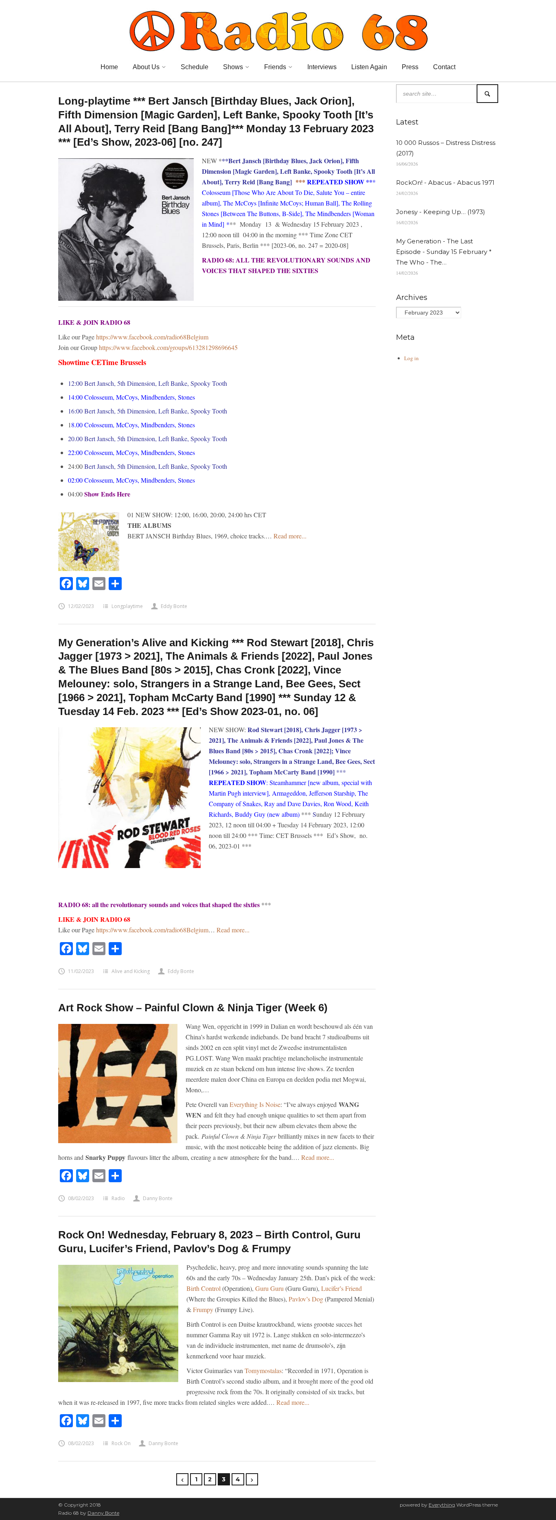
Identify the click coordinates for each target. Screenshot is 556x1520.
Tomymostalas (263, 1370)
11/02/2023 (81, 971)
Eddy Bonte (174, 606)
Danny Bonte (158, 1198)
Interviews (322, 66)
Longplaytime (127, 606)
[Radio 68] (278, 29)
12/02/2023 (81, 606)
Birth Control (203, 1288)
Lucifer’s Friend (341, 1288)
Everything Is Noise (255, 1104)
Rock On (121, 1443)
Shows (233, 66)
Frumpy (203, 1309)
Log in (411, 358)
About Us (146, 66)
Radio (118, 1198)
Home (109, 66)
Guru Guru (269, 1288)
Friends (275, 66)
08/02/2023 (81, 1198)
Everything (442, 1505)
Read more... (290, 535)
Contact (444, 66)
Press (410, 66)
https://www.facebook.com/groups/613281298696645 (168, 347)
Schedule (194, 66)
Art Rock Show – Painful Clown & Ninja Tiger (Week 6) (193, 1008)
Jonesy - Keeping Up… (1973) (440, 212)
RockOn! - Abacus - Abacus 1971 (445, 182)
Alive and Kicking (131, 971)
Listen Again (369, 66)
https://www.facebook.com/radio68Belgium (152, 336)
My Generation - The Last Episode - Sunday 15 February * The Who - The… (444, 251)
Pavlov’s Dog (306, 1299)
